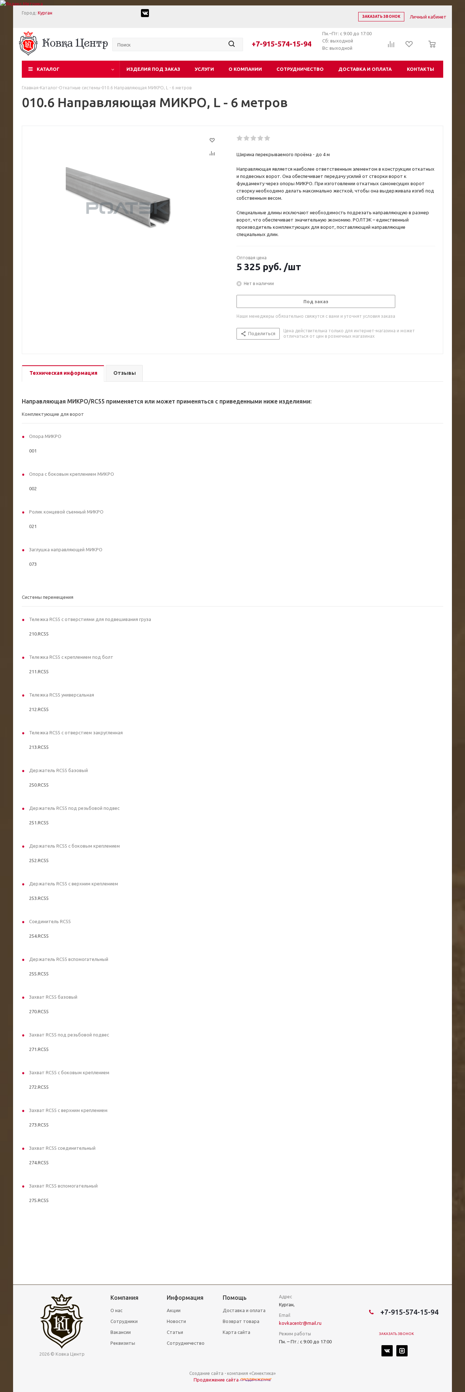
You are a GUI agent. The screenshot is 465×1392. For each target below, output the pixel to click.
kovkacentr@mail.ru (300, 1323)
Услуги (204, 69)
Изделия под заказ (153, 69)
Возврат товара (241, 1321)
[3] (253, 138)
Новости (176, 1321)
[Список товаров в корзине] (429, 49)
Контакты (420, 69)
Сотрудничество (300, 69)
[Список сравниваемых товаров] (391, 46)
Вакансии (120, 1332)
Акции (174, 1310)
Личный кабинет (428, 16)
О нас (116, 1310)
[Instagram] (402, 1350)
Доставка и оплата (365, 69)
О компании (245, 69)
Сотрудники (124, 1321)
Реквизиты (122, 1343)
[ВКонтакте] (387, 1350)
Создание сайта (206, 1373)
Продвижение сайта (217, 1379)
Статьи (175, 1332)
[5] (267, 138)
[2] (246, 138)
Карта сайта (236, 1332)
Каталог (48, 69)
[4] (260, 138)
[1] (239, 138)
